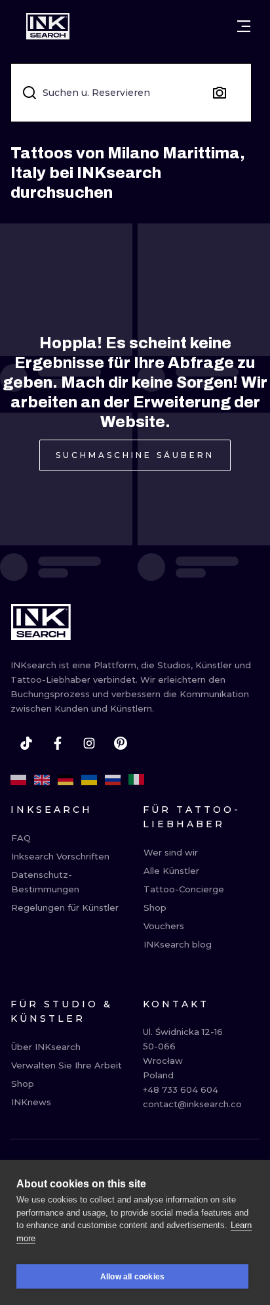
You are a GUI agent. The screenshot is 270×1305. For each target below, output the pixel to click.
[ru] (113, 779)
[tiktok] (26, 743)
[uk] (89, 779)
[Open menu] (244, 26)
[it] (136, 779)
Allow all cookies (132, 1276)
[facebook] (57, 743)
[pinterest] (120, 743)
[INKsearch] (47, 26)
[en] (42, 779)
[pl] (18, 779)
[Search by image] (220, 93)
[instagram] (89, 743)
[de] (65, 779)
